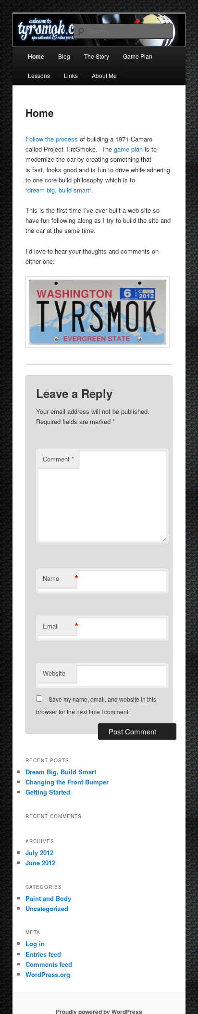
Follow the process (52, 138)
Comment (58, 458)
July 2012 (39, 852)
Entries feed (43, 954)
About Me (104, 75)
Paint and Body (48, 898)
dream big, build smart (58, 189)
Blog (64, 56)
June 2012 (40, 862)
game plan (128, 149)
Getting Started (47, 791)
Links (71, 75)
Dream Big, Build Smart (60, 771)
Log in (35, 943)
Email (59, 626)
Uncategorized (46, 908)
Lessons (39, 75)
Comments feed (48, 964)
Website (54, 673)
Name (59, 578)
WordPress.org (47, 974)
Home (36, 56)
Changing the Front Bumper (67, 781)
